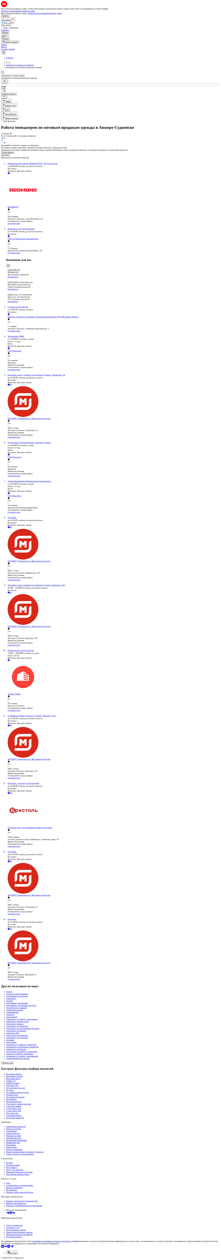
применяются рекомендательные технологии (51, 1241)
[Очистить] (4, 81)
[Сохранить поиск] (3, 88)
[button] (4, 45)
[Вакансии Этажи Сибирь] (113, 677)
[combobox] (13, 75)
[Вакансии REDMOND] (113, 190)
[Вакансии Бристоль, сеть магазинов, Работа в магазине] (113, 811)
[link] (5, 38)
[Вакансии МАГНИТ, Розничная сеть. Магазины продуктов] (113, 401)
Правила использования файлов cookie (45, 13)
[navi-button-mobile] (3, 52)
